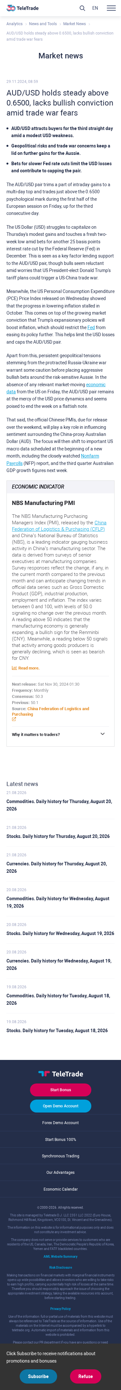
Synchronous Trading (60, 1156)
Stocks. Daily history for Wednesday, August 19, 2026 (60, 933)
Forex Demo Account (60, 1123)
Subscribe (38, 1376)
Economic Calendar (61, 1189)
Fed (91, 327)
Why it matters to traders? (36, 734)
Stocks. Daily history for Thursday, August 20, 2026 (58, 836)
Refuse (85, 1376)
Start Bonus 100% (60, 1139)
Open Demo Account (60, 1106)
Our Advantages (60, 1172)
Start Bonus (60, 1090)
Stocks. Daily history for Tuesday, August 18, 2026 (57, 1030)
